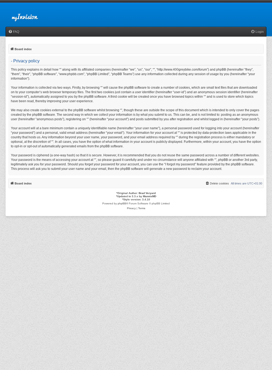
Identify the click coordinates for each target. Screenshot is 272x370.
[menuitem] (13, 32)
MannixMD (149, 196)
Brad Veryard (147, 193)
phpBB (122, 203)
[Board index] (29, 14)
